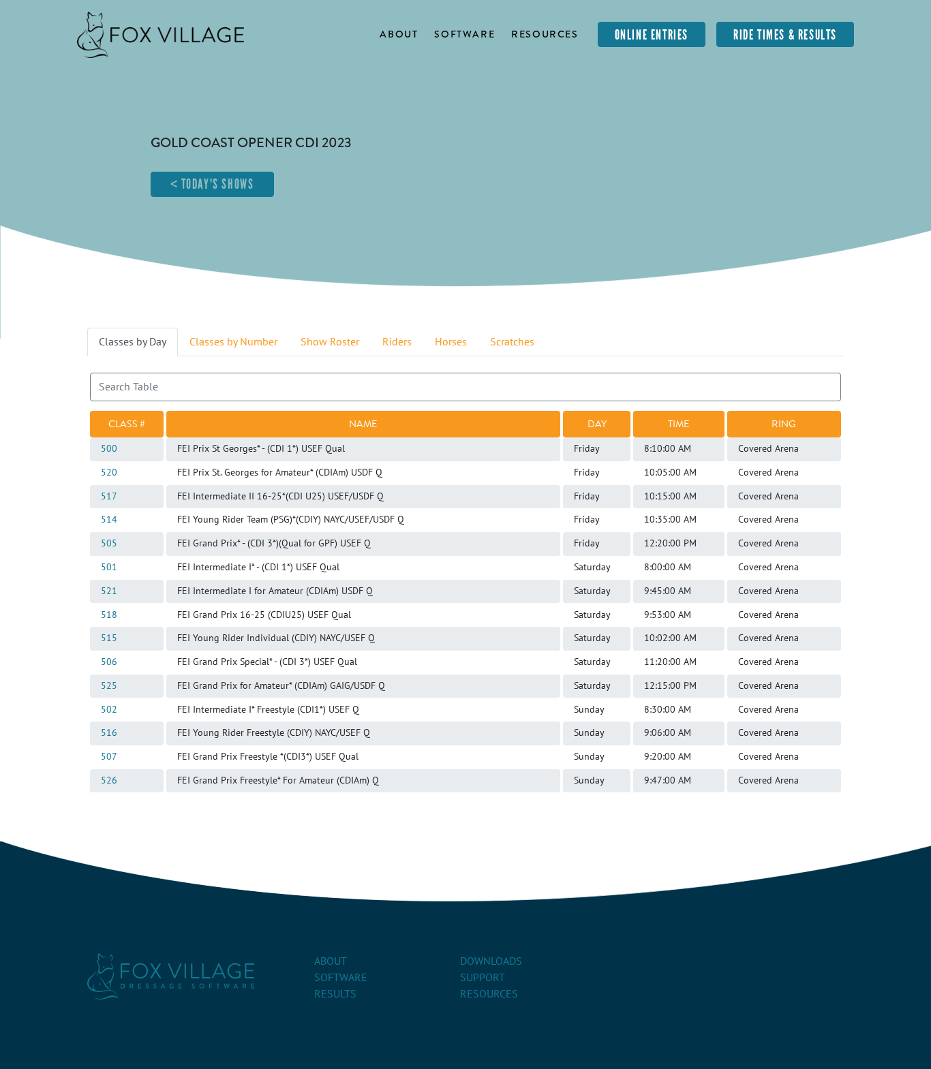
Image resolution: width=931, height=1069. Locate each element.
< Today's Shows (212, 184)
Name (363, 424)
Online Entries (651, 35)
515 (109, 638)
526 (109, 780)
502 (109, 709)
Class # (126, 424)
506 (109, 662)
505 (109, 543)
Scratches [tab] (512, 342)
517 (109, 496)
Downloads (491, 961)
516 (109, 733)
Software (464, 34)
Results (335, 994)
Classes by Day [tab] (132, 342)
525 (109, 686)
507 (109, 757)
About (399, 34)
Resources (544, 34)
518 (109, 615)
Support (482, 978)
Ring (784, 424)
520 (109, 472)
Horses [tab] (451, 342)
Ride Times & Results (785, 35)
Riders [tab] (397, 342)
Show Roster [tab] (330, 342)
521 (109, 591)
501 (109, 567)
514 (109, 519)
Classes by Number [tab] (233, 342)
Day (597, 424)
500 (109, 449)
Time (679, 424)
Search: (107, 381)
